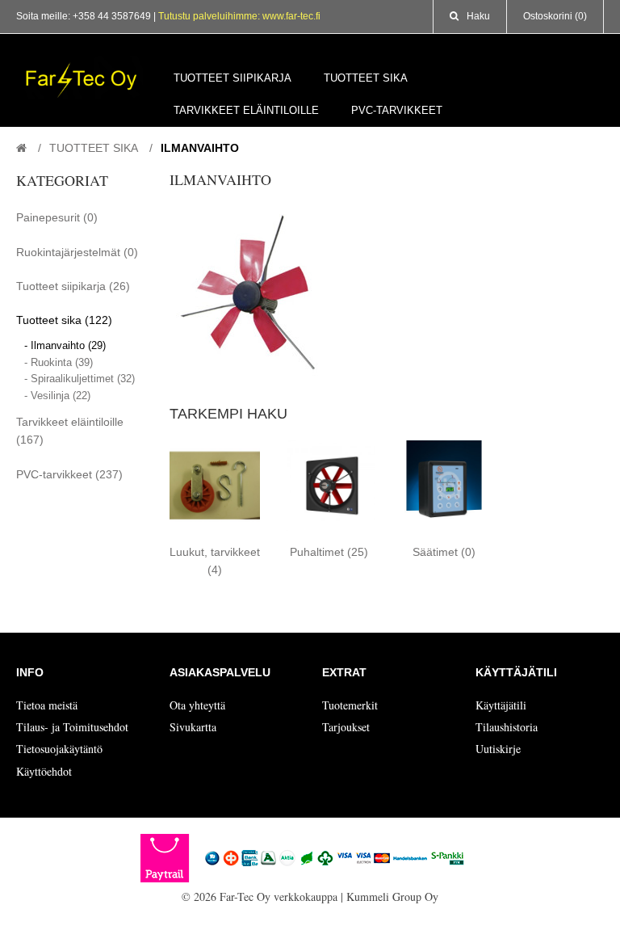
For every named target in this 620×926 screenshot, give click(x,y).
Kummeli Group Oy (392, 896)
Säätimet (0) (444, 551)
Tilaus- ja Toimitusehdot (72, 726)
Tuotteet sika (93, 147)
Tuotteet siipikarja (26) (73, 286)
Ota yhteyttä (197, 705)
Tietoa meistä (47, 705)
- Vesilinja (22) (57, 395)
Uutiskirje (498, 748)
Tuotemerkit (350, 705)
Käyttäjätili (500, 705)
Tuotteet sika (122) (64, 320)
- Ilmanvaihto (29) (65, 345)
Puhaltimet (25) (329, 551)
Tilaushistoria (506, 726)
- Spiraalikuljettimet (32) (79, 379)
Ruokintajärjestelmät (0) (77, 252)
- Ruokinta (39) (58, 362)
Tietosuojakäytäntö (59, 748)
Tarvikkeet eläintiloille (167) (70, 430)
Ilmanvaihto (200, 147)
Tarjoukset (346, 726)
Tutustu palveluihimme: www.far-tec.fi (239, 16)
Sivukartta (193, 726)
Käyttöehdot (44, 771)
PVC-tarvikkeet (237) (69, 474)
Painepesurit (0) (57, 217)
